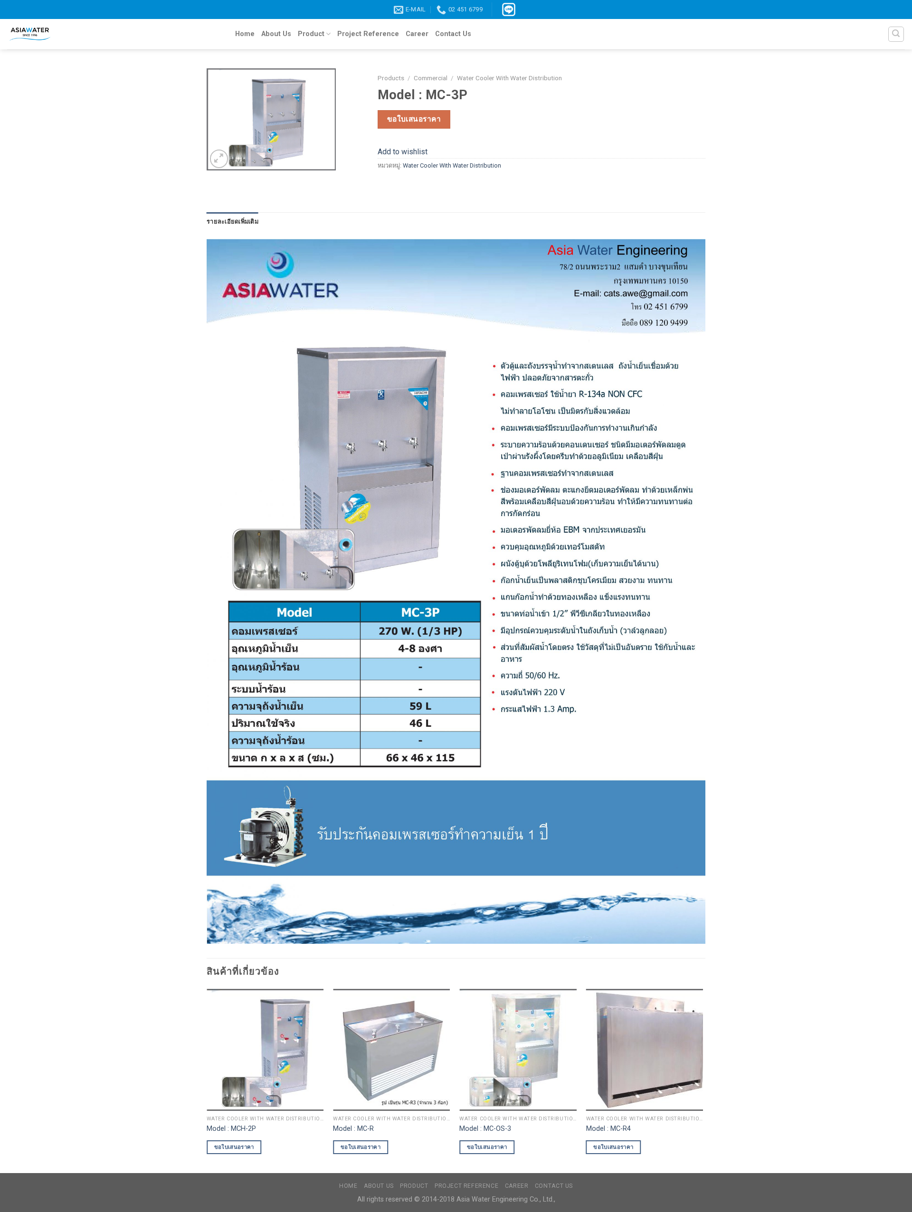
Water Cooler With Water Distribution (509, 78)
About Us (276, 34)
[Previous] (207, 1080)
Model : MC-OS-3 (485, 1129)
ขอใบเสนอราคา (414, 119)
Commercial (430, 78)
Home (245, 34)
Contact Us (453, 34)
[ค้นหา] (896, 34)
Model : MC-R (353, 1129)
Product (311, 34)
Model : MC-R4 (608, 1129)
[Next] (702, 1080)
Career (417, 34)
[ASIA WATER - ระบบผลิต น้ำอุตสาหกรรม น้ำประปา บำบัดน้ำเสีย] (114, 34)
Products (391, 78)
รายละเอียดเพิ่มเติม (232, 221)
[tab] (232, 221)
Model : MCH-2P (231, 1129)
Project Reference (368, 34)
